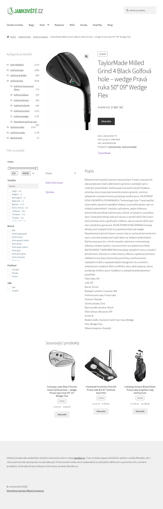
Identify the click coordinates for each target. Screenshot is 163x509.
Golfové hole (24, 36)
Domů (13, 36)
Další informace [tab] (54, 182)
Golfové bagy (17, 70)
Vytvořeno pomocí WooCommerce (25, 490)
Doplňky (97, 24)
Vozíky (83, 24)
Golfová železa (21, 94)
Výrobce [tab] (50, 192)
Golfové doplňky (18, 75)
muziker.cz (79, 457)
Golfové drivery (21, 100)
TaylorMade (104, 153)
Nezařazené (16, 137)
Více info (106, 121)
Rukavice (59, 24)
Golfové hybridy (22, 105)
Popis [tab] (49, 173)
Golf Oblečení (17, 64)
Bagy (31, 24)
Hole (42, 24)
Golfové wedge (40, 36)
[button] (86, 56)
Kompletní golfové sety (25, 121)
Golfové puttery (22, 110)
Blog (110, 24)
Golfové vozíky (17, 132)
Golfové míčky (17, 127)
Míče (72, 24)
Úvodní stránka (15, 24)
